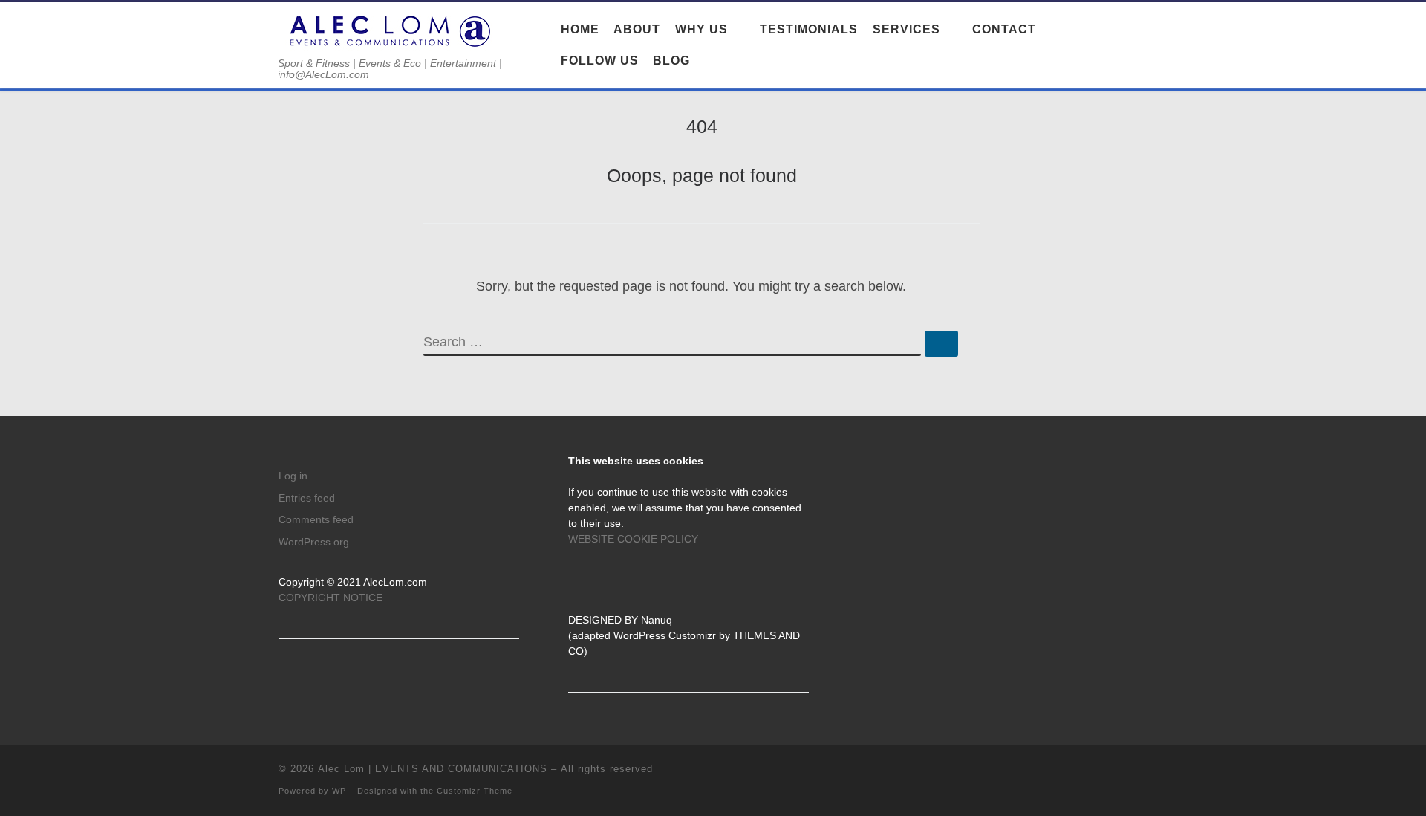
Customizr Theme (474, 790)
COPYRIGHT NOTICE (330, 597)
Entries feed (307, 498)
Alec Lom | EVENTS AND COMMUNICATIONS (432, 768)
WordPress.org (314, 542)
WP (339, 790)
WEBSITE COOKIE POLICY (633, 539)
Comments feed (316, 519)
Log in (293, 476)
